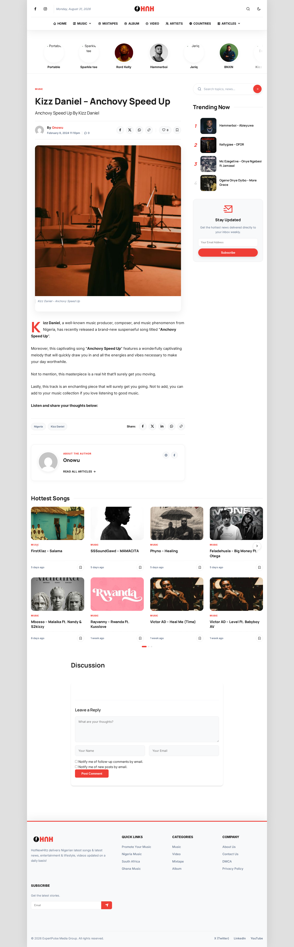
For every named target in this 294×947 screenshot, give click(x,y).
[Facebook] (120, 130)
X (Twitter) (221, 938)
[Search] (248, 9)
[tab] (144, 646)
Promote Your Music (136, 847)
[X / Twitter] (152, 426)
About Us (229, 847)
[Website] (166, 455)
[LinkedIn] (162, 426)
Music (39, 89)
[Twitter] (130, 130)
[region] (147, 577)
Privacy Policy (232, 869)
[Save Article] (177, 130)
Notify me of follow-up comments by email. (110, 762)
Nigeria (38, 426)
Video (176, 854)
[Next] (257, 546)
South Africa (131, 861)
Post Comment (91, 773)
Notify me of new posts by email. (102, 767)
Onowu (57, 128)
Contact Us (230, 854)
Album (176, 869)
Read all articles (77, 471)
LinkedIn (240, 938)
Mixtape (178, 861)
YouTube (257, 938)
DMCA (227, 861)
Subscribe (228, 252)
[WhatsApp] (139, 130)
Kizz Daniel (57, 426)
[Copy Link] (149, 130)
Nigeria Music (132, 854)
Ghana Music (131, 869)
